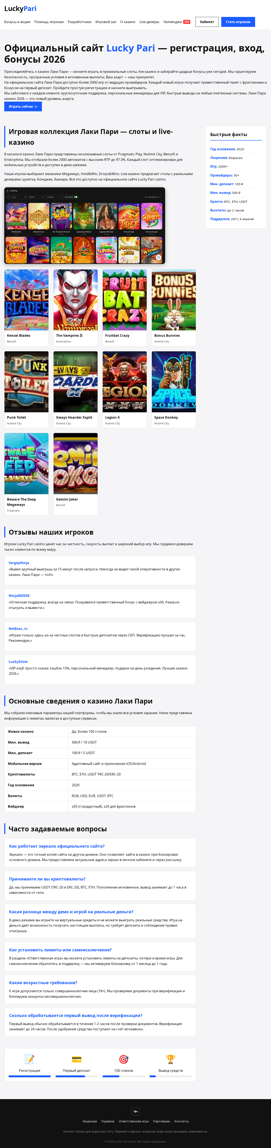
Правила (107, 1121)
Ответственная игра (134, 1121)
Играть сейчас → (23, 106)
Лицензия (89, 1121)
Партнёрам (161, 1121)
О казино (128, 21)
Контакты (181, 1121)
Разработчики (79, 21)
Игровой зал (105, 21)
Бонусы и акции (17, 21)
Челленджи (176, 21)
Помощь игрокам (49, 21)
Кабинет (207, 22)
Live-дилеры (149, 21)
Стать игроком (238, 22)
